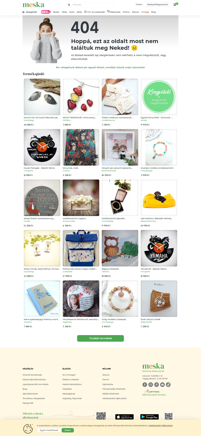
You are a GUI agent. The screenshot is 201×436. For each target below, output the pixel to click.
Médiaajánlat (68, 394)
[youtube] (162, 384)
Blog (153, 12)
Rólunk (105, 375)
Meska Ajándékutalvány (34, 379)
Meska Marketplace (72, 384)
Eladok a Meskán (70, 379)
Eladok (139, 4)
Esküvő (135, 12)
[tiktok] (168, 384)
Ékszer (56, 12)
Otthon (126, 12)
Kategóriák (28, 403)
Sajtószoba (107, 384)
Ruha (71, 12)
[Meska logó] (33, 4)
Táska (64, 12)
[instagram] (150, 384)
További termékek (100, 338)
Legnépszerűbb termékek (36, 384)
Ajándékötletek (30, 394)
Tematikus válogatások (34, 398)
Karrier (105, 379)
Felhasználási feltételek (114, 389)
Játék (79, 12)
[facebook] (144, 384)
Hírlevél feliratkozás (32, 375)
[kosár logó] (174, 4)
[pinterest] (156, 384)
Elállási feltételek (110, 394)
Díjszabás (67, 389)
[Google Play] (124, 417)
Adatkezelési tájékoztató (114, 398)
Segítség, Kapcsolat (72, 398)
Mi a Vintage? (69, 375)
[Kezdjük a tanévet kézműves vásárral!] (46, 12)
